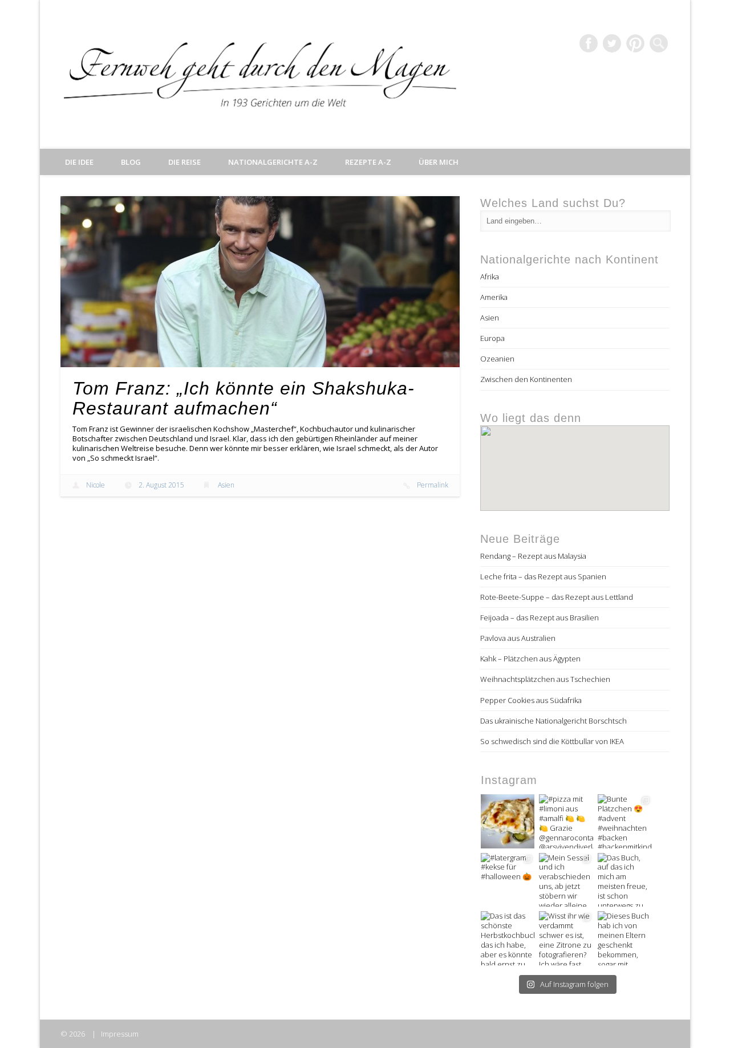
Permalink (432, 485)
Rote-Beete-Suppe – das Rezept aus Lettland (556, 597)
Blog (131, 162)
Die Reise (184, 162)
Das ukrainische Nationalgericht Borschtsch (553, 721)
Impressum (120, 1034)
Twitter (612, 43)
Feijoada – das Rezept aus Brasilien (539, 617)
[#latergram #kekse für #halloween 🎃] (508, 880)
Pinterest (635, 43)
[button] (575, 463)
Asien (226, 485)
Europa (492, 338)
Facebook (588, 43)
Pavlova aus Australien (517, 638)
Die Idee (79, 162)
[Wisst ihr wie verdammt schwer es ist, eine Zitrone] (566, 938)
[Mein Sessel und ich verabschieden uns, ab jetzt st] (566, 880)
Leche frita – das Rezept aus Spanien (543, 576)
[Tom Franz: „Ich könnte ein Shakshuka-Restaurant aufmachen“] (260, 281)
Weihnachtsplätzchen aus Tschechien (545, 679)
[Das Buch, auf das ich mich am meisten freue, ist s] (625, 880)
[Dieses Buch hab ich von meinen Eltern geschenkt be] (625, 938)
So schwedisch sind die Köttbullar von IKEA (552, 741)
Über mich (439, 162)
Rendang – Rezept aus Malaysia (533, 556)
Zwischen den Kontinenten (526, 379)
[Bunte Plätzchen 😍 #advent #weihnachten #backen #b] (625, 821)
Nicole (95, 485)
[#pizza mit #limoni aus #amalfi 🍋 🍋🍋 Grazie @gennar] (566, 821)
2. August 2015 (161, 485)
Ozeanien (497, 359)
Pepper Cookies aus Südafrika (531, 700)
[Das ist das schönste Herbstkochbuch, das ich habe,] (508, 938)
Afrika (489, 276)
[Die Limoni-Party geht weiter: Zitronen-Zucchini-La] (508, 821)
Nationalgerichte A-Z (273, 162)
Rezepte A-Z (368, 162)
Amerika (494, 297)
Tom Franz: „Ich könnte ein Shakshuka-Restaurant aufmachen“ (243, 398)
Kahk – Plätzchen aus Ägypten (530, 658)
